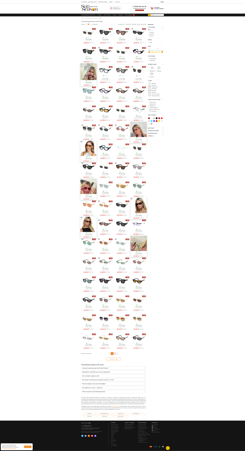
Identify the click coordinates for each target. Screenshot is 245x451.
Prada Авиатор (136, 413)
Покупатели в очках (142, 428)
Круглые (154, 85)
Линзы (114, 15)
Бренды (120, 15)
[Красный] (162, 118)
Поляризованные (154, 107)
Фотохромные (153, 111)
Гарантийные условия (142, 442)
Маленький (152, 71)
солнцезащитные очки (88, 15)
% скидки (133, 24)
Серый (154, 118)
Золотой (159, 121)
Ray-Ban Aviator (114, 424)
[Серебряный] (162, 121)
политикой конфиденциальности (9, 448)
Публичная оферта (142, 435)
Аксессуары (107, 15)
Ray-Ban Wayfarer (114, 425)
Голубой (151, 121)
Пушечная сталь (151, 124)
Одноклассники (89, 436)
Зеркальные (152, 105)
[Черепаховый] (157, 121)
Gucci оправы (114, 444)
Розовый (149, 121)
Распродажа (129, 15)
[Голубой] (151, 121)
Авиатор (154, 83)
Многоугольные (155, 94)
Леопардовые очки (105, 413)
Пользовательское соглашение (142, 440)
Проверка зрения (141, 431)
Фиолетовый (154, 121)
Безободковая (153, 58)
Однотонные (153, 102)
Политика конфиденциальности (142, 438)
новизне (127, 24)
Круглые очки (121, 416)
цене (138, 24)
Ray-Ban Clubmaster (115, 427)
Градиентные (153, 104)
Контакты (117, 1)
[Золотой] (159, 121)
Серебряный (162, 121)
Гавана (149, 118)
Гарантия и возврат (103, 1)
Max (95, 436)
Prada (151, 42)
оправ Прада (115, 406)
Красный (162, 118)
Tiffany (112, 437)
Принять (28, 446)
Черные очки (120, 413)
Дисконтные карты (128, 425)
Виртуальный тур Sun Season (144, 434)
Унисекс (151, 36)
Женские (152, 34)
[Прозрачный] (149, 124)
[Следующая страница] (118, 353)
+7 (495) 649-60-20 (139, 6)
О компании (84, 1)
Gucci (112, 443)
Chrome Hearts (114, 445)
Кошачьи (154, 90)
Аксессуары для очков (142, 427)
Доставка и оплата (92, 1)
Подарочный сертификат (130, 427)
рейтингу (143, 24)
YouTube (92, 436)
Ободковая (152, 60)
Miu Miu (112, 438)
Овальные (154, 88)
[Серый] (154, 118)
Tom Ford (113, 441)
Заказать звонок (139, 10)
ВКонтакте (85, 436)
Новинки (83, 24)
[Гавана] (149, 118)
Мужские (152, 32)
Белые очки (104, 416)
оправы (99, 15)
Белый (151, 118)
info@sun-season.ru (157, 432)
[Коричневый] (159, 118)
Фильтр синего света (154, 109)
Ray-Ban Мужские (114, 428)
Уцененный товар (128, 428)
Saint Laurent (113, 440)
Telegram (82, 436)
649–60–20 (86, 426)
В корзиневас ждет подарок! (159, 8)
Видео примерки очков (143, 433)
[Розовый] (149, 121)
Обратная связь (155, 424)
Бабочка (154, 92)
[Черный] (157, 118)
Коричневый (159, 118)
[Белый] (151, 118)
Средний (159, 71)
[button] (82, 414)
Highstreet (113, 433)
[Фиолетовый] (154, 121)
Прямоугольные (155, 95)
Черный (157, 118)
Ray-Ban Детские (114, 431)
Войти (162, 1)
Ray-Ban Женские (114, 430)
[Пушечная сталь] (151, 124)
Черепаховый (157, 121)
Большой (152, 76)
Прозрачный (149, 124)
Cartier (112, 434)
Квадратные (155, 86)
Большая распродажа (129, 424)
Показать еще (113, 359)
